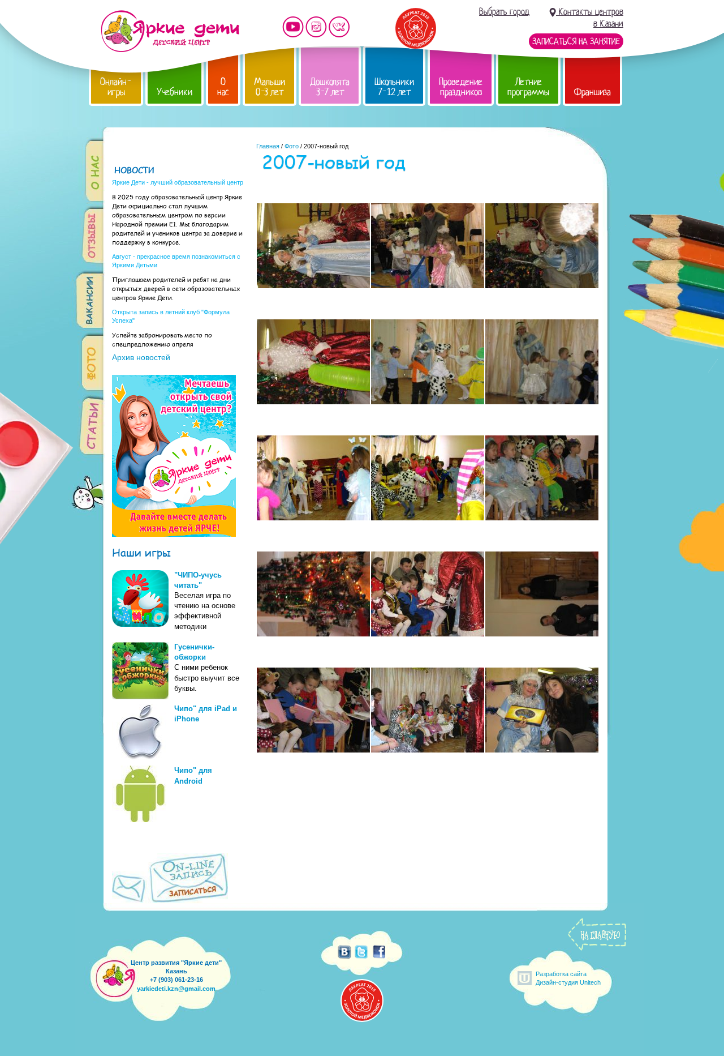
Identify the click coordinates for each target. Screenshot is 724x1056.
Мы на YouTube (293, 26)
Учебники (174, 92)
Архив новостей (141, 357)
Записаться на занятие (576, 41)
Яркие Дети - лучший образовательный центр (177, 182)
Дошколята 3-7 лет (330, 87)
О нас (223, 87)
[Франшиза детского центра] (174, 533)
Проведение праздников (460, 87)
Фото (292, 146)
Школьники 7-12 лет (394, 87)
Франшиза (592, 92)
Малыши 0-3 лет (269, 87)
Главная (267, 146)
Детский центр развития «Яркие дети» (170, 31)
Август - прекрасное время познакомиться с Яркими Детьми (176, 260)
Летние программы (528, 87)
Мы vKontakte (339, 26)
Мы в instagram (316, 26)
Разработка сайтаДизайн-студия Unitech (568, 978)
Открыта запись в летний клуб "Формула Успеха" (171, 316)
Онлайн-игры (116, 87)
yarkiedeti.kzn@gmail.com (176, 988)
